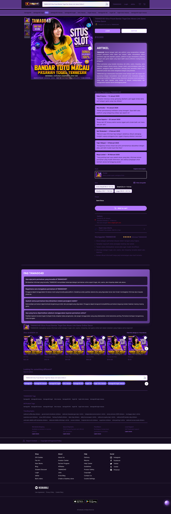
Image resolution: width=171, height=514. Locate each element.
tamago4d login (40, 12)
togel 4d (112, 12)
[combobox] (75, 4)
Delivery (87, 457)
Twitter (116, 463)
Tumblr (116, 467)
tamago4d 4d (102, 12)
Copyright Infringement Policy (51, 441)
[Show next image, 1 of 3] (90, 48)
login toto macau (123, 12)
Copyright (87, 472)
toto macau (82, 12)
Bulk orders (39, 478)
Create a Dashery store (66, 478)
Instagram (117, 457)
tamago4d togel (70, 12)
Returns (86, 460)
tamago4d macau (57, 12)
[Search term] (107, 4)
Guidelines (87, 466)
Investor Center (63, 460)
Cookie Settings (89, 478)
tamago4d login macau (139, 12)
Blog (36, 466)
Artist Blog (61, 475)
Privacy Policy (50, 492)
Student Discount (41, 469)
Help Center (88, 463)
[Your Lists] (140, 4)
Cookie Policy (59, 492)
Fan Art (37, 460)
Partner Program (63, 463)
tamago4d (27, 12)
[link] (28, 383)
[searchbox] (85, 377)
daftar (37, 475)
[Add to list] (40, 337)
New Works (39, 463)
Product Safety (89, 469)
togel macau (92, 12)
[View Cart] (144, 4)
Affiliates (61, 466)
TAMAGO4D (100, 52)
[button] (27, 20)
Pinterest (117, 470)
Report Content (31, 441)
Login (37, 472)
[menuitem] (27, 12)
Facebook (117, 460)
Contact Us (88, 475)
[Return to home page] (32, 4)
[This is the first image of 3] (34, 48)
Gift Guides (39, 457)
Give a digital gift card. (114, 222)
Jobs (59, 472)
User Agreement (40, 492)
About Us (61, 457)
